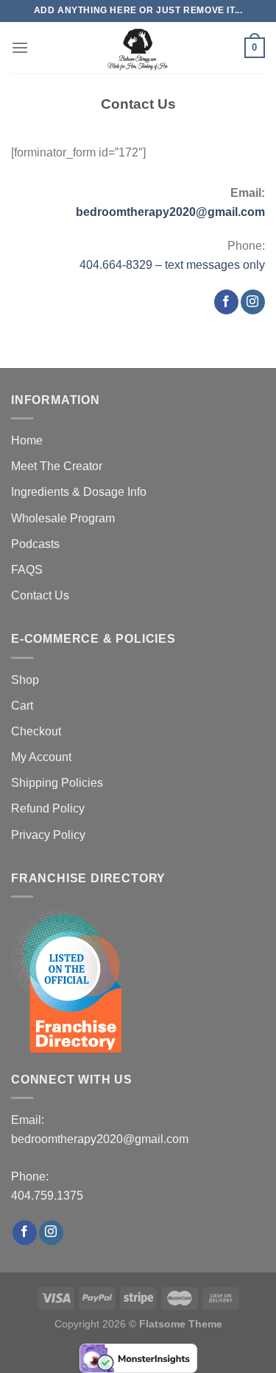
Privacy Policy (48, 835)
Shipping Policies (57, 782)
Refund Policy (48, 808)
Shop (25, 680)
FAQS (27, 569)
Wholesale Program (63, 518)
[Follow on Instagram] (253, 301)
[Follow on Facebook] (226, 301)
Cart (22, 705)
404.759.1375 (47, 1195)
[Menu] (20, 47)
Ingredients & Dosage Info (78, 492)
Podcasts (35, 544)
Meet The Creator (56, 466)
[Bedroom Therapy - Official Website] (138, 47)
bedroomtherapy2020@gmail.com (170, 212)
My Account (41, 757)
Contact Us (40, 595)
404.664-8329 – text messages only (172, 265)
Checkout (36, 731)
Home (27, 440)
